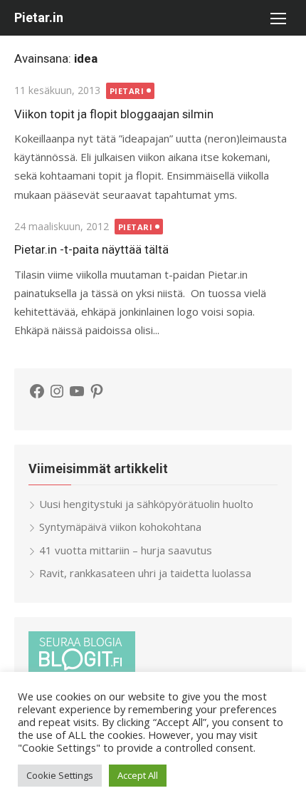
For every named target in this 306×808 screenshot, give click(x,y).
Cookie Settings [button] (59, 775)
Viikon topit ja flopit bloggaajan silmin (113, 114)
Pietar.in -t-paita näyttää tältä (91, 249)
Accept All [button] (137, 775)
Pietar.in (38, 17)
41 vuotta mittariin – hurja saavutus (125, 550)
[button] (277, 18)
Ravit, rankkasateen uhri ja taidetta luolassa (145, 573)
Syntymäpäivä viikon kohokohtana (120, 526)
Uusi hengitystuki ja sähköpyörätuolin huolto (146, 504)
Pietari (127, 91)
